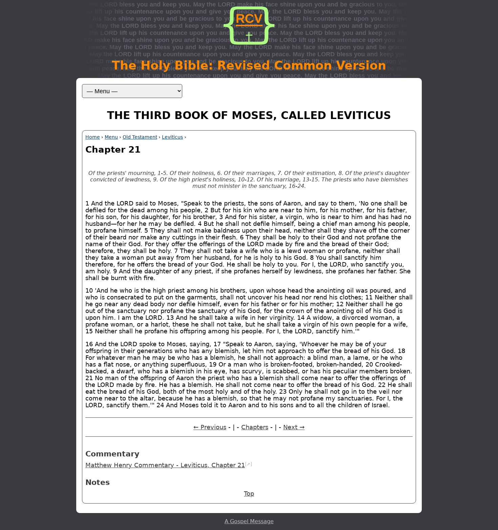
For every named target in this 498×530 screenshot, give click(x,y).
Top (249, 493)
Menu (111, 137)
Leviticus (172, 137)
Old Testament (140, 137)
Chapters (254, 427)
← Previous (209, 427)
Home (92, 137)
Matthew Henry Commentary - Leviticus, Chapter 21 (165, 465)
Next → (294, 427)
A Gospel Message (249, 521)
